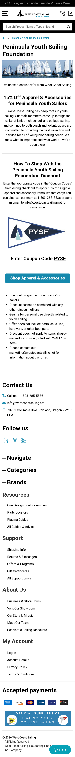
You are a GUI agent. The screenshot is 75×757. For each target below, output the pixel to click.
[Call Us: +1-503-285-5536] (62, 13)
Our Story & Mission (21, 615)
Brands (16, 482)
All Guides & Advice (21, 527)
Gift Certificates (18, 571)
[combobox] (37, 27)
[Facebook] (6, 440)
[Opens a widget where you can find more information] (60, 750)
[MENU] (5, 13)
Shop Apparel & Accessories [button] (37, 278)
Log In (11, 653)
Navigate (19, 457)
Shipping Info (16, 550)
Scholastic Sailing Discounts (27, 630)
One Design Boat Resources (27, 505)
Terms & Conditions (21, 674)
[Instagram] (15, 440)
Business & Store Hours (24, 601)
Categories (21, 469)
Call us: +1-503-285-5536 (25, 396)
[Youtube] (23, 440)
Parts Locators (17, 512)
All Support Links (19, 578)
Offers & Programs (20, 564)
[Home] (4, 38)
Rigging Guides (17, 520)
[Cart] (71, 13)
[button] (38, 718)
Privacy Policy (17, 667)
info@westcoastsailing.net (25, 403)
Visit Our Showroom (21, 608)
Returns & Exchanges (22, 557)
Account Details (18, 660)
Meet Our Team (18, 623)
